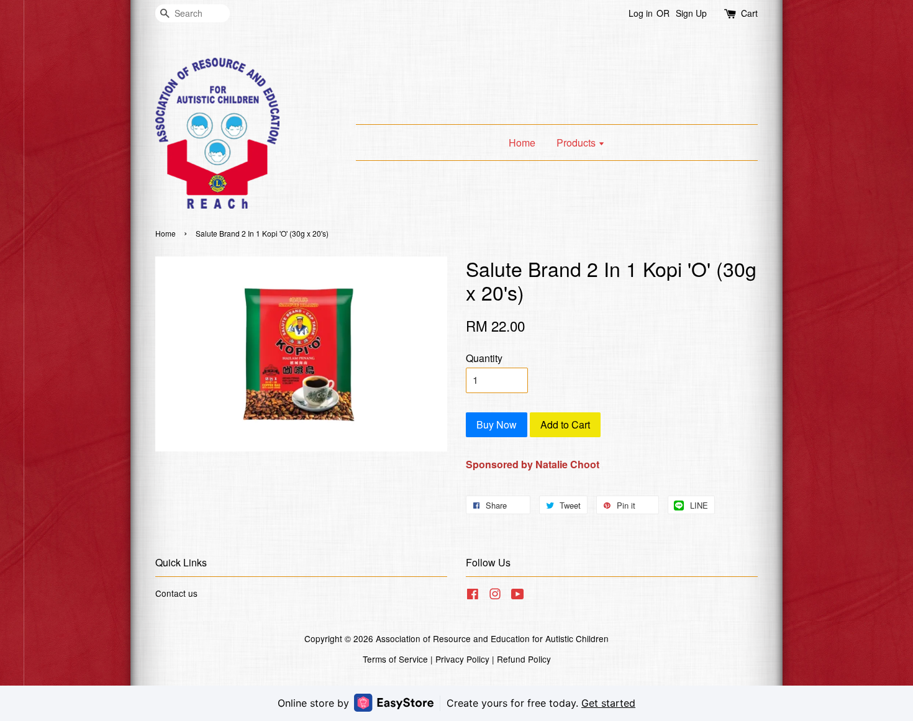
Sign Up (691, 13)
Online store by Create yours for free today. (456, 703)
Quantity (484, 358)
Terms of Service (395, 659)
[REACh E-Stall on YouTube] (518, 595)
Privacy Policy (462, 659)
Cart (749, 13)
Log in (641, 13)
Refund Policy (524, 659)
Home (522, 142)
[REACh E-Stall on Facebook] (472, 595)
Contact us (176, 593)
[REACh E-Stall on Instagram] (495, 595)
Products (577, 142)
